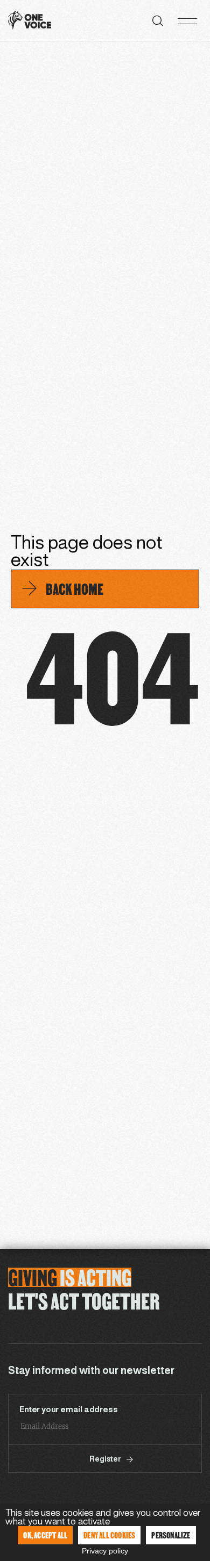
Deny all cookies (109, 1535)
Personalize (170, 1535)
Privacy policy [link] (105, 1550)
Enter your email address (68, 1410)
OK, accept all (45, 1535)
